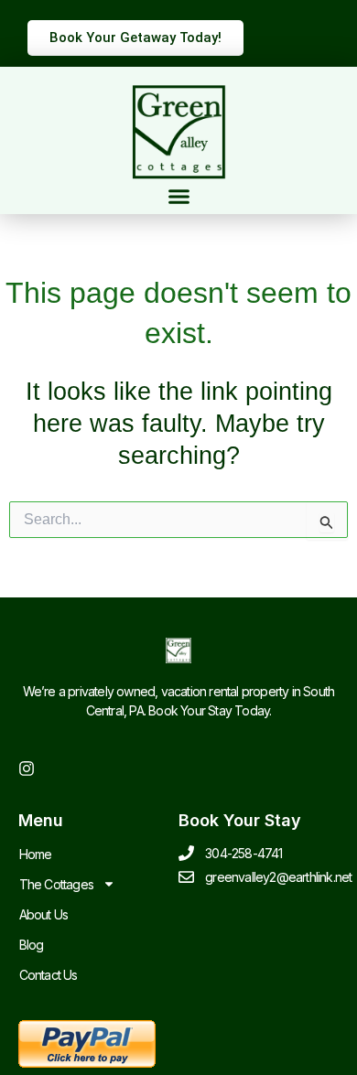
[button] (178, 196)
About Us (44, 914)
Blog (31, 944)
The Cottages (56, 884)
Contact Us (48, 975)
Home (35, 854)
